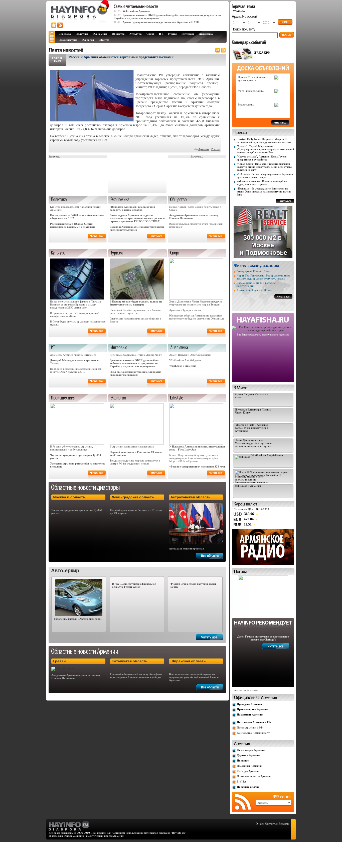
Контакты (271, 824)
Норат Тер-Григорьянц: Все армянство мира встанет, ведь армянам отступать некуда (263, 277)
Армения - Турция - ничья (185, 310)
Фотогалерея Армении (251, 750)
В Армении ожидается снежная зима (132, 446)
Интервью (188, 33)
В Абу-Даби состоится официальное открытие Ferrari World (134, 585)
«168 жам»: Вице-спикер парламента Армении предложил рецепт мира (265, 175)
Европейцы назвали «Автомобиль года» (78, 618)
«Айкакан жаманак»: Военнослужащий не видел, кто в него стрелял (262, 183)
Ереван (59, 661)
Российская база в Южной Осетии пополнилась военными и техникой (72, 225)
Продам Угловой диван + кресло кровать (253, 79)
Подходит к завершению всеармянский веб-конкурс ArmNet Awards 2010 (76, 370)
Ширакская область (188, 661)
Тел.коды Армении (248, 771)
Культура (135, 33)
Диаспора (65, 33)
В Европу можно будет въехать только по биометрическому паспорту (136, 303)
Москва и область (69, 497)
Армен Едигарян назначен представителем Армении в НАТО (160, 22)
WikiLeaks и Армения (136, 11)
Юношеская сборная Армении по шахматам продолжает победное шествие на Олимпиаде (196, 317)
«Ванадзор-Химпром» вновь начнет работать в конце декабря (132, 208)
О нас (259, 824)
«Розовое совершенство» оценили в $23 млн (197, 466)
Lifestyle (104, 39)
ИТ (161, 33)
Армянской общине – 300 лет (254, 290)
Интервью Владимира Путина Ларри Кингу (136, 354)
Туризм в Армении (248, 755)
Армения (203, 149)
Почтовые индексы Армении (254, 776)
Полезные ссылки (248, 786)
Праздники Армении (249, 765)
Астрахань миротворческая (186, 548)
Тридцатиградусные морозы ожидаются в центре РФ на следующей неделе (135, 462)
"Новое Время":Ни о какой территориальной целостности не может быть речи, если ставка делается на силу (264, 166)
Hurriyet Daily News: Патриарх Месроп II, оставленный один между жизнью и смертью (264, 141)
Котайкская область (129, 661)
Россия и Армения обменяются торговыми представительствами (137, 228)
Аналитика (206, 33)
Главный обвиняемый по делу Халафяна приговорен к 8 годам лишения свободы (136, 675)
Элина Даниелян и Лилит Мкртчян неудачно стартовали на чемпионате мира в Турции (196, 303)
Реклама (284, 824)
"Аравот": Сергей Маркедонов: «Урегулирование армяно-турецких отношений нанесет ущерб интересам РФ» (265, 149)
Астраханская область (190, 497)
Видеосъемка (246, 104)
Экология (88, 39)
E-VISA (241, 781)
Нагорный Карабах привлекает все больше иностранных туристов (135, 311)
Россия (215, 149)
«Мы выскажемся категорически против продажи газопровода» (135, 373)
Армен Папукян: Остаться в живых (190, 354)
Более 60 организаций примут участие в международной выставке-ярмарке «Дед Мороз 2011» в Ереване (193, 458)
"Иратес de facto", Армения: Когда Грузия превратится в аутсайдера (261, 158)
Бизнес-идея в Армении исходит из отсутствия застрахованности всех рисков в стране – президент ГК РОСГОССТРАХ (137, 218)
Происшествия (68, 39)
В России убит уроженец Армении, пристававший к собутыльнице (71, 448)
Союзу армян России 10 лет (253, 271)
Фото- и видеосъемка (251, 90)
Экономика (100, 33)
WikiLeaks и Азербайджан (185, 360)
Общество (118, 33)
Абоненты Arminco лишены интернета (73, 354)
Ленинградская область (133, 497)
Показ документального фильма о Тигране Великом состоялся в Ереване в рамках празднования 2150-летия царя (75, 304)
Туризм (172, 33)
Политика (82, 33)
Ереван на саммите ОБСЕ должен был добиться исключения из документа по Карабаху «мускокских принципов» (134, 363)
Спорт (150, 33)
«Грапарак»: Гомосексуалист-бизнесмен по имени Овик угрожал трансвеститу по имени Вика (264, 191)
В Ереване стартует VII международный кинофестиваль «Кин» (74, 315)
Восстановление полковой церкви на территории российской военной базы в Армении (194, 677)
